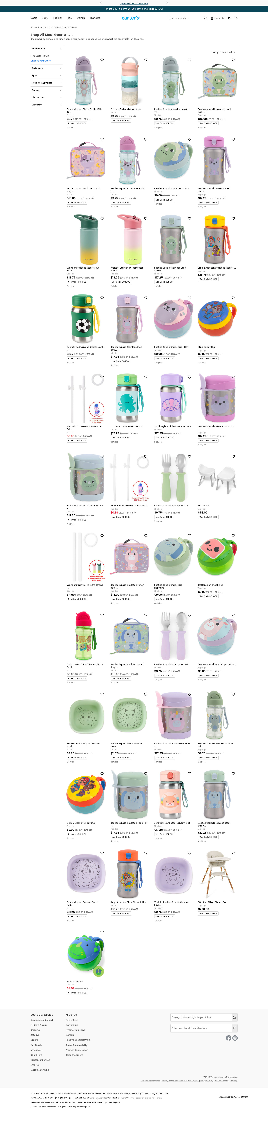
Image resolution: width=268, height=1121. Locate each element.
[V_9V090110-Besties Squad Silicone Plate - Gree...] (129, 715)
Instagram (235, 1038)
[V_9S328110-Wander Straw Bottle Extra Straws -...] (86, 557)
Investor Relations (75, 1030)
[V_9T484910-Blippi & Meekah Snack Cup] (86, 794)
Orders (34, 1039)
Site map (233, 1081)
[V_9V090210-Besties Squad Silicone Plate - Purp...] (86, 874)
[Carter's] (131, 19)
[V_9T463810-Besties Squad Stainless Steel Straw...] (129, 319)
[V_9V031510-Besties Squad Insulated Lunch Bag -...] (86, 160)
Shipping (35, 1030)
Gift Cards (36, 1045)
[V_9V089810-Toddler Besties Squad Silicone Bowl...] (173, 874)
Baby (45, 18)
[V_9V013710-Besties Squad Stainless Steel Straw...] (217, 794)
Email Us (35, 1064)
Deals (34, 18)
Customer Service (40, 1060)
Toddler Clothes (45, 27)
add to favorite (102, 60)
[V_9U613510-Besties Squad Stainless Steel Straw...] (173, 239)
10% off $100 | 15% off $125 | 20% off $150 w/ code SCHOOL (134, 8)
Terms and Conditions (150, 1081)
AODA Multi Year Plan (189, 1081)
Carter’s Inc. (72, 1025)
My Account (37, 1050)
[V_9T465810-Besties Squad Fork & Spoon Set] (173, 477)
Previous (101, 2)
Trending (95, 18)
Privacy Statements (170, 1081)
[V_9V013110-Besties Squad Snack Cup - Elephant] (173, 557)
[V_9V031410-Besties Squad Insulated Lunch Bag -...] (129, 557)
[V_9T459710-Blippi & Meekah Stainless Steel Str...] (217, 239)
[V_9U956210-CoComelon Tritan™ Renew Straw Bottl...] (86, 636)
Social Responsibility (76, 1045)
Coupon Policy (206, 1081)
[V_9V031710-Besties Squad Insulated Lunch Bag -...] (217, 81)
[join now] (234, 1017)
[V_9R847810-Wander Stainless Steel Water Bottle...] (129, 239)
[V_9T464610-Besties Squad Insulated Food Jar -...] (173, 715)
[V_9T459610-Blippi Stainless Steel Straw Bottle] (129, 874)
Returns (35, 1035)
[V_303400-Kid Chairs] (217, 477)
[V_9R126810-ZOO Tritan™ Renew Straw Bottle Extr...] (86, 398)
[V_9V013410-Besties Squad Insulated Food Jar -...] (129, 794)
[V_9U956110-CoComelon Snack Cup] (217, 557)
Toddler (57, 18)
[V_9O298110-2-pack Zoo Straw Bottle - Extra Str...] (129, 477)
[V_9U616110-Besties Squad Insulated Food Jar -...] (86, 477)
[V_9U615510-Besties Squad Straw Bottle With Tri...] (173, 81)
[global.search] (234, 1028)
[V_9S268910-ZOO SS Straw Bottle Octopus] (129, 398)
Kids (69, 18)
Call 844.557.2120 (40, 1069)
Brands (81, 18)
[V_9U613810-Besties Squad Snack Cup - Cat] (173, 319)
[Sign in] (229, 18)
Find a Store (72, 1020)
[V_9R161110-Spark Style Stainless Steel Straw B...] (173, 398)
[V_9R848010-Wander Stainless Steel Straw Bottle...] (86, 239)
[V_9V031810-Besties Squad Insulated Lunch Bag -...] (129, 636)
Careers (70, 1035)
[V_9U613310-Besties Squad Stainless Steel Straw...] (217, 160)
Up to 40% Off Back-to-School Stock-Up (134, 3)
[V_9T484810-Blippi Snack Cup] (217, 319)
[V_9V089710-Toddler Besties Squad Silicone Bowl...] (86, 715)
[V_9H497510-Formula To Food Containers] (129, 81)
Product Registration (77, 1050)
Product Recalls (221, 1081)
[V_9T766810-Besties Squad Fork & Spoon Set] (173, 636)
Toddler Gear (60, 27)
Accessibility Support (42, 1020)
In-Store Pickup (39, 1025)
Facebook (228, 1038)
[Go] (205, 18)
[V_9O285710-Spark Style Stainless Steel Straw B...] (86, 319)
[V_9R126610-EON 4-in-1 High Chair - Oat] (217, 874)
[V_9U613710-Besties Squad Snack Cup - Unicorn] (217, 636)
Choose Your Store (41, 60)
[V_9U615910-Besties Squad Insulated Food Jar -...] (217, 398)
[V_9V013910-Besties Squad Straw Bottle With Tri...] (217, 715)
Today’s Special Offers (78, 1039)
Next (166, 2)
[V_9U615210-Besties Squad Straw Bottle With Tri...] (86, 81)
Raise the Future (74, 1055)
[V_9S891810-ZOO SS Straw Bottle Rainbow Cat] (173, 794)
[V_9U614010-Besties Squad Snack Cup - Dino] (173, 160)
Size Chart (36, 1055)
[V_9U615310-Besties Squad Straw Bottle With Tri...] (129, 160)
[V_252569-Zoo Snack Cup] (86, 953)
